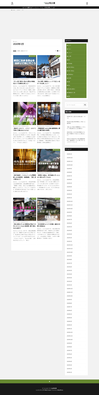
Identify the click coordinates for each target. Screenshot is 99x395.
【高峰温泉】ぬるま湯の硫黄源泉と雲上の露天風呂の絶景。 (48, 129)
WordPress (60, 390)
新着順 (14, 50)
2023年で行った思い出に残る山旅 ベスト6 (76, 117)
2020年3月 (69, 321)
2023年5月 (69, 183)
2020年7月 (69, 306)
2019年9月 (69, 343)
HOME (13, 10)
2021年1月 (69, 285)
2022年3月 (69, 234)
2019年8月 (69, 346)
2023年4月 (69, 186)
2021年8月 (69, 259)
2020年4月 (69, 317)
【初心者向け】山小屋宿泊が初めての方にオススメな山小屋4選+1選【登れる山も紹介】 (24, 226)
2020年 (18, 10)
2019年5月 (69, 357)
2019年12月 (70, 332)
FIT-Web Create (47, 390)
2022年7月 (69, 219)
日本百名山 (70, 74)
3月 (22, 10)
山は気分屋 (54, 388)
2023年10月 (70, 165)
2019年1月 (69, 372)
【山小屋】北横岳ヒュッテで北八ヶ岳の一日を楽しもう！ (48, 82)
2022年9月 (69, 212)
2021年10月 (70, 252)
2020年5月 (69, 314)
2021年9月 (69, 255)
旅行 (69, 59)
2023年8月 (69, 172)
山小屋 (34, 198)
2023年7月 (69, 175)
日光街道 (58, 198)
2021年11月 (70, 248)
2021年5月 (69, 270)
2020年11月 (70, 292)
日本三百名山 (71, 67)
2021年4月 (69, 274)
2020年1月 (69, 328)
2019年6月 (69, 354)
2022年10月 (70, 208)
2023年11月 (70, 161)
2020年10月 (70, 296)
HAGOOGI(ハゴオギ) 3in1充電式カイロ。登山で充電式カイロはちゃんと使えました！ (76, 133)
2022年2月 (69, 237)
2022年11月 (70, 205)
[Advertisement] (49, 25)
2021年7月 (69, 263)
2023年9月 (69, 168)
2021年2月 (69, 281)
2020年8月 (69, 303)
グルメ (69, 49)
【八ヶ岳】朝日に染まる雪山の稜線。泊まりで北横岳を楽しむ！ (24, 82)
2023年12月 (70, 157)
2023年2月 (69, 194)
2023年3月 (69, 190)
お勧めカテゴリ (24, 50)
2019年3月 (69, 365)
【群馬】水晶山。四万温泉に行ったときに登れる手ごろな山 (48, 176)
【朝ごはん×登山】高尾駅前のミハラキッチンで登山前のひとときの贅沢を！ (76, 127)
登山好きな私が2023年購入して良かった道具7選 (76, 122)
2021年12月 (70, 245)
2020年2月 (69, 325)
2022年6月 (69, 223)
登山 (69, 85)
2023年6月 (69, 179)
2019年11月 (70, 336)
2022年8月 (69, 215)
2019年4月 (69, 361)
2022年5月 (69, 226)
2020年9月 (69, 299)
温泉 (34, 149)
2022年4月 (69, 230)
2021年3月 (69, 277)
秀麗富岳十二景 (71, 92)
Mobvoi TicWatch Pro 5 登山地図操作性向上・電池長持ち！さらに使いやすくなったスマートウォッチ (76, 140)
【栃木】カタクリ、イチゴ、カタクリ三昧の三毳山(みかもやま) (24, 129)
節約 (69, 96)
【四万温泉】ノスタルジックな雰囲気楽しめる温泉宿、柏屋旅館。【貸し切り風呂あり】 (24, 177)
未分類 (69, 78)
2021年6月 (69, 266)
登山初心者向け (56, 149)
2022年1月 (69, 241)
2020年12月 (70, 288)
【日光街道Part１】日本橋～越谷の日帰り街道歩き (48, 225)
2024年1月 (69, 154)
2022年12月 (70, 201)
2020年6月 (69, 310)
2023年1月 (69, 197)
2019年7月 (69, 350)
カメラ (69, 45)
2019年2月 (69, 368)
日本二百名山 (71, 70)
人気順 (18, 50)
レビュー (70, 52)
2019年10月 (70, 339)
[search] (85, 104)
